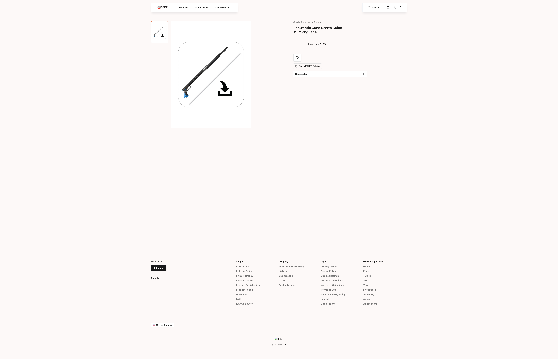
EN (321, 44)
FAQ (238, 299)
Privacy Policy (329, 266)
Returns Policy (244, 271)
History (283, 271)
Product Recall (244, 289)
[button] (330, 74)
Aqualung (368, 294)
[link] (388, 8)
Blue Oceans (286, 275)
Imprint (325, 299)
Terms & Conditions (332, 280)
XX (324, 44)
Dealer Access (287, 285)
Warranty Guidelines (332, 285)
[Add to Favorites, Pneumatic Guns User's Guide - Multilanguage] (297, 58)
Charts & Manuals (302, 22)
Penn (366, 271)
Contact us (242, 266)
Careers (283, 280)
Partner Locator (245, 280)
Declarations (328, 303)
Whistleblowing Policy (333, 294)
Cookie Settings (330, 275)
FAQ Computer (244, 303)
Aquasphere (370, 303)
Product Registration (248, 285)
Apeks (366, 299)
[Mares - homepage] (162, 7)
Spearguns (319, 22)
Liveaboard (369, 289)
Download (241, 294)
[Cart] (401, 8)
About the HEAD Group (291, 266)
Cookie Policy (328, 271)
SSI (365, 280)
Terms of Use (328, 289)
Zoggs (366, 285)
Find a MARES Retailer (309, 66)
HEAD (366, 266)
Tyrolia (367, 275)
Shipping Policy (244, 275)
